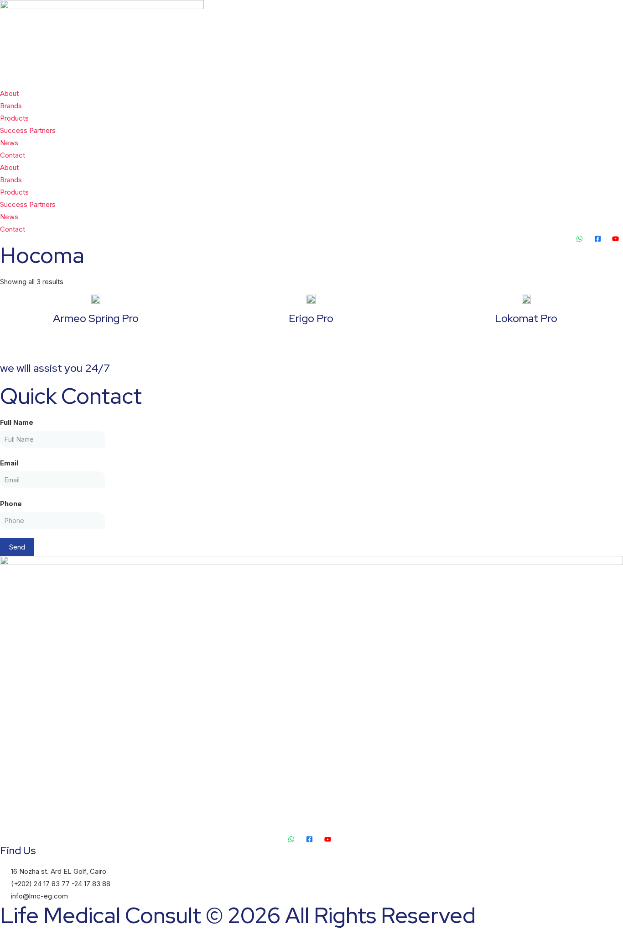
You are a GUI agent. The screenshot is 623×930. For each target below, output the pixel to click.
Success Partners (28, 130)
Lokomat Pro (526, 318)
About (9, 93)
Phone (11, 503)
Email (9, 463)
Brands (11, 105)
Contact (12, 155)
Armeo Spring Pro (96, 318)
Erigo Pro (311, 318)
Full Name (16, 422)
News (9, 142)
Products (14, 118)
